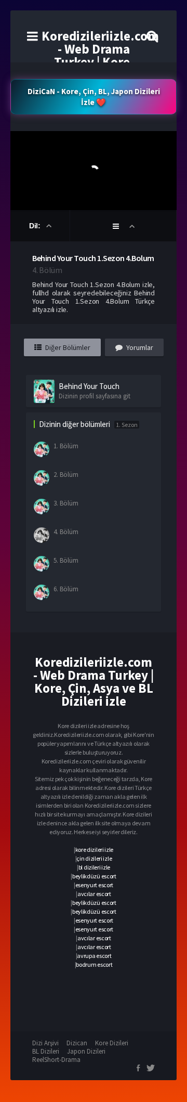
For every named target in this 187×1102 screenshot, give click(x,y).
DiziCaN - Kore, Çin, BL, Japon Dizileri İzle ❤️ (94, 96)
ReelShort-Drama (56, 1059)
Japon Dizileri (86, 1051)
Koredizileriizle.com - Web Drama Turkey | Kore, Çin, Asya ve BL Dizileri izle (100, 62)
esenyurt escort (94, 885)
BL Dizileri (45, 1051)
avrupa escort (94, 956)
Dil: (35, 226)
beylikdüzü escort (94, 876)
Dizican (76, 1043)
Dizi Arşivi (45, 1043)
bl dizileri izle (94, 867)
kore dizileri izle (94, 849)
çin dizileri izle (94, 858)
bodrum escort (94, 964)
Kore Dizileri (111, 1043)
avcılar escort (94, 894)
